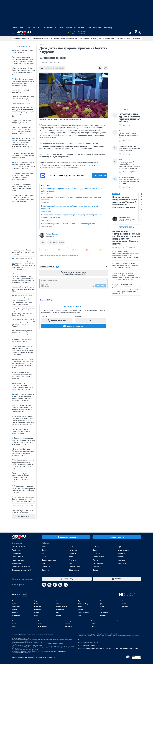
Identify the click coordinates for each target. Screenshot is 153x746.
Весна (44, 553)
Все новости (23, 46)
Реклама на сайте (18, 547)
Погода (28, 28)
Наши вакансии (18, 560)
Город (44, 557)
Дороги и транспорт (49, 560)
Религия (96, 567)
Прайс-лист (16, 550)
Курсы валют (79, 28)
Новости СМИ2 (45, 300)
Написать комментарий (54, 68)
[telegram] (44, 585)
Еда (43, 563)
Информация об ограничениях (87, 640)
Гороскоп (68, 28)
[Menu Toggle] (13, 33)
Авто (44, 547)
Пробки (88, 28)
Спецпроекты (121, 563)
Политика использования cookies (88, 643)
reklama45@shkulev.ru (112, 634)
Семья (95, 570)
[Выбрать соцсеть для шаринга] (106, 68)
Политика (96, 553)
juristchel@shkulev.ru (60, 651)
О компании (16, 553)
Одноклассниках (47, 167)
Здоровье (45, 570)
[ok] (55, 585)
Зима (71, 547)
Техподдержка (17, 563)
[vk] (49, 585)
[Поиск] (129, 33)
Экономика (120, 560)
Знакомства (37, 28)
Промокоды (108, 28)
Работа (95, 560)
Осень (95, 550)
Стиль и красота (122, 550)
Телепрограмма (50, 28)
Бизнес (44, 550)
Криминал (73, 550)
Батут (43, 242)
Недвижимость (18, 28)
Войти (47, 286)
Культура (72, 553)
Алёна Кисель (52, 234)
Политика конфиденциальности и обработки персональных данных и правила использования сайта (108, 648)
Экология (120, 557)
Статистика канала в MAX (21, 570)
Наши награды (17, 557)
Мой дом (72, 560)
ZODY (95, 28)
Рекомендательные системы (86, 645)
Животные (46, 567)
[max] (60, 585)
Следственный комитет (56, 242)
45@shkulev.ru (34, 650)
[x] (66, 585)
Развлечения (98, 563)
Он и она (96, 547)
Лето (71, 557)
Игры (100, 28)
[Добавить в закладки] (100, 68)
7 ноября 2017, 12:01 (45, 62)
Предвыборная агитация (21, 567)
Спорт (118, 547)
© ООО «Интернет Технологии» (45, 657)
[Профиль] (139, 33)
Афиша (60, 28)
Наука (71, 563)
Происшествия (98, 557)
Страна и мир (121, 553)
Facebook (59, 167)
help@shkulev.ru (25, 652)
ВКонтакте (72, 167)
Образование (74, 570)
